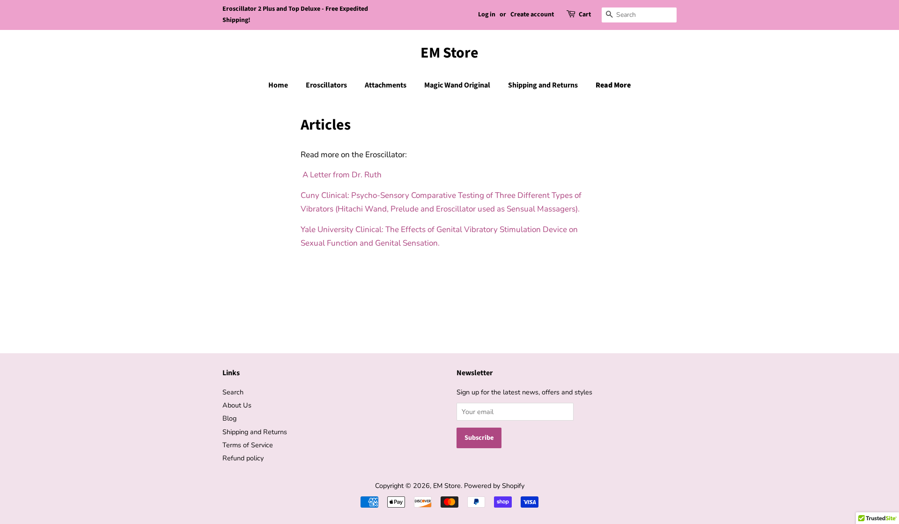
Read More (613, 85)
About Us (236, 405)
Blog (229, 418)
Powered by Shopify (494, 485)
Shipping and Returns (543, 85)
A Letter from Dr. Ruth (343, 174)
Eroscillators (326, 85)
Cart (585, 14)
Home (278, 85)
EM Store (449, 53)
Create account (532, 14)
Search (232, 392)
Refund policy (243, 458)
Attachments (385, 85)
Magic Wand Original (457, 85)
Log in (486, 14)
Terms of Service (247, 445)
